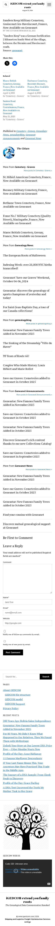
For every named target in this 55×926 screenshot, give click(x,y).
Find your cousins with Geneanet (23, 514)
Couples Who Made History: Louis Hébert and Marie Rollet (24, 367)
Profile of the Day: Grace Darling (21, 783)
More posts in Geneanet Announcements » (34, 394)
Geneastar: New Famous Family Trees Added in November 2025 (26, 331)
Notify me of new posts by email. (17, 644)
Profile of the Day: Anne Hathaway (22, 753)
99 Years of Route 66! (16, 356)
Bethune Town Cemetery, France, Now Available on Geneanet (27, 204)
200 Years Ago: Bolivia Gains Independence (27, 721)
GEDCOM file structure (17, 694)
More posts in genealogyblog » (39, 323)
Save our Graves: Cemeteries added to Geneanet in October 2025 (26, 380)
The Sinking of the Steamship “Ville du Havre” (27, 344)
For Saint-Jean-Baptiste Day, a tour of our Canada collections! (26, 309)
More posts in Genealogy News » (38, 249)
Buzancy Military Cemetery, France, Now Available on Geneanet (25, 191)
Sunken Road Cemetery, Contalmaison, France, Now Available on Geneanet (13, 107)
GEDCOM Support (15, 704)
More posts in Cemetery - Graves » (38, 170)
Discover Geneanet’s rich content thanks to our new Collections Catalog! (27, 441)
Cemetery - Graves (25, 131)
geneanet (17, 50)
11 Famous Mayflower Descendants (22, 758)
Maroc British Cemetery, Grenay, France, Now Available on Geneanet (13, 85)
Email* (5, 608)
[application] (27, 873)
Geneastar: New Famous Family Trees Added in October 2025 (26, 428)
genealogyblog (17, 134)
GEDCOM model (14, 699)
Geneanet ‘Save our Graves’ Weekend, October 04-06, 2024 (26, 279)
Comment (7, 562)
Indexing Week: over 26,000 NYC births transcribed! (27, 266)
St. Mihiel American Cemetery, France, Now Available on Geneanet (27, 178)
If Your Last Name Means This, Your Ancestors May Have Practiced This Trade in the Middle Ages (26, 766)
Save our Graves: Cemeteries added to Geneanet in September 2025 (26, 454)
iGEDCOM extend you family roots (27, 900)
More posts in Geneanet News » (39, 469)
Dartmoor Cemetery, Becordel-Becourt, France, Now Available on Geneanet (38, 85)
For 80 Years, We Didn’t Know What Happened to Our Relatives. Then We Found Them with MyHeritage (27, 737)
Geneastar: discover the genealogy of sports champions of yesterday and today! (26, 294)
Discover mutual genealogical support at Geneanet (26, 525)
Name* (6, 597)
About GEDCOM (12, 690)
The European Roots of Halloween (24, 255)
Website (6, 618)
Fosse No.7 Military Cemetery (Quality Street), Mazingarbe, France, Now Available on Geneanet (27, 219)
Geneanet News (33, 138)
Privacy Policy (10, 708)
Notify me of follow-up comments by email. (21, 634)
